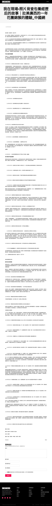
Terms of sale (42, 504)
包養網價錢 (13, 248)
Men (17, 490)
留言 (6, 448)
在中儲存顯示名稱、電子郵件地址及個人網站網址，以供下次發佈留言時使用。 (20, 472)
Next (46, 439)
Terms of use (37, 504)
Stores (30, 492)
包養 (13, 370)
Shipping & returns (45, 492)
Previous (6, 439)
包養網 (6, 149)
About (30, 490)
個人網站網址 (7, 467)
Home (47, 1)
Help (42, 490)
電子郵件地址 (8, 463)
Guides (33, 504)
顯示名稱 (7, 459)
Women (18, 492)
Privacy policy (48, 504)
